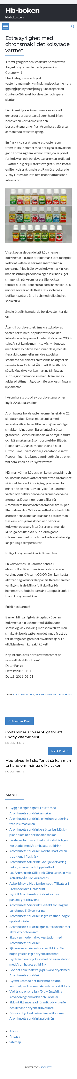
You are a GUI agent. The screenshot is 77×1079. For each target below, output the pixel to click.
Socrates (46, 1067)
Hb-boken (22, 10)
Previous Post (21, 721)
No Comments (14, 742)
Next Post (58, 751)
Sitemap (15, 1042)
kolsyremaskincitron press (53, 694)
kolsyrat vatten (23, 694)
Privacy (14, 1036)
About (13, 1031)
